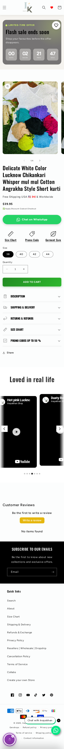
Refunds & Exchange (19, 632)
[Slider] (32, 428)
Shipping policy (44, 733)
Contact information (34, 738)
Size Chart (11, 240)
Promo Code (32, 240)
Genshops (14, 727)
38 (8, 254)
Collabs (11, 672)
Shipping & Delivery (19, 624)
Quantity (7, 262)
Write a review (32, 520)
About (11, 608)
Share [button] (10, 352)
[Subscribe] (53, 572)
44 (48, 254)
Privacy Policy (15, 640)
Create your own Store (21, 680)
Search (11, 600)
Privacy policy (47, 727)
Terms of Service (17, 664)
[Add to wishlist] (56, 25)
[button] (4, 7)
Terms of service (24, 733)
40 (21, 254)
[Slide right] (40, 160)
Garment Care (53, 240)
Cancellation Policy (18, 656)
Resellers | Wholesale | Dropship (26, 648)
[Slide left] (24, 160)
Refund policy (30, 727)
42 (34, 254)
